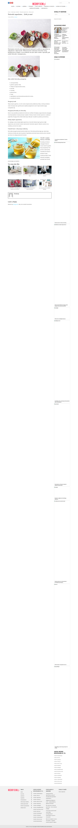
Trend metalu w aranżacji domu (14, 174)
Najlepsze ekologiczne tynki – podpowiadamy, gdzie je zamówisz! (51, 802)
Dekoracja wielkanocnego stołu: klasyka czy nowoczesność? (61, 305)
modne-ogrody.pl (57, 759)
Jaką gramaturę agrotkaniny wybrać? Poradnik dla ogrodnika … (65, 30)
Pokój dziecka (38, 6)
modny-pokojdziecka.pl (58, 769)
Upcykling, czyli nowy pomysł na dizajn (61, 747)
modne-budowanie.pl (58, 755)
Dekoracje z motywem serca (60, 664)
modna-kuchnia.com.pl (58, 771)
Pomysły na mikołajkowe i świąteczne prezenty (15, 188)
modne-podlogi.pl (57, 767)
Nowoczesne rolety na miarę (60, 222)
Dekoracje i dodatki (49, 6)
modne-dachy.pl (57, 773)
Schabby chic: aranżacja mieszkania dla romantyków (62, 401)
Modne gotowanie (60, 6)
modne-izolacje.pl (57, 777)
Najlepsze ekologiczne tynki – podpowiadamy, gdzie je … (65, 36)
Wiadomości (44, 8)
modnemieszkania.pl (58, 783)
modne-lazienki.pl (57, 765)
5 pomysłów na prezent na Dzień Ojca (30, 175)
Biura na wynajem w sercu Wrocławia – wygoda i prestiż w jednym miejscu (51, 820)
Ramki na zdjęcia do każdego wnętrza (60, 499)
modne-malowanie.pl (58, 779)
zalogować (15, 204)
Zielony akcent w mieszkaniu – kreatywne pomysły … (61, 582)
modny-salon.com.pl (58, 763)
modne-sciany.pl (57, 761)
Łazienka (24, 6)
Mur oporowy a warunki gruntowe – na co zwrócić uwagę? (51, 807)
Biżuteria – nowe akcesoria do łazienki (44, 175)
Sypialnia (31, 6)
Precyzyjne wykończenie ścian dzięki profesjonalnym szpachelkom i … (65, 49)
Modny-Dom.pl (29, 826)
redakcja (15, 17)
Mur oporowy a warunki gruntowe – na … (65, 42)
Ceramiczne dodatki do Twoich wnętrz (61, 140)
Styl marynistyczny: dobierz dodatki (44, 188)
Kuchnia (18, 6)
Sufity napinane (62, 791)
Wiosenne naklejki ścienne (60, 318)
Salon (12, 6)
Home (9, 12)
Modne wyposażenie (34, 8)
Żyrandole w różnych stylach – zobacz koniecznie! (61, 485)
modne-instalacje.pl (58, 775)
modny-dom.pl (57, 757)
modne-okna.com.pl (58, 781)
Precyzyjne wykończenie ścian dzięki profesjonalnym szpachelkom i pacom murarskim (51, 814)
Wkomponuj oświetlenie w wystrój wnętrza (29, 188)
